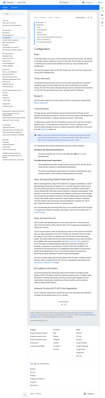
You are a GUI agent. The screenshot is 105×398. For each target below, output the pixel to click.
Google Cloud (80, 349)
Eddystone (44, 129)
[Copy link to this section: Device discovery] (52, 78)
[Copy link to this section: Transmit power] (51, 109)
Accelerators (34, 343)
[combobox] (69, 2)
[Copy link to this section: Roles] (41, 54)
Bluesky (55, 336)
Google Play (80, 352)
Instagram (56, 339)
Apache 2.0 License (66, 315)
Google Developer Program (38, 333)
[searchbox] (13, 14)
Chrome (79, 336)
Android (78, 333)
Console (14, 7)
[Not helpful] (91, 17)
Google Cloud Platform (37, 379)
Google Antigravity (82, 346)
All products (34, 385)
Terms (32, 394)
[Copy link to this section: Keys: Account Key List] (58, 218)
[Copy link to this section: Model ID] (45, 96)
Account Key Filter (74, 241)
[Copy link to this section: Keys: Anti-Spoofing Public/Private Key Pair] (76, 179)
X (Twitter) (56, 346)
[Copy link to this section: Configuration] (52, 49)
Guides (5, 7)
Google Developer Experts (38, 339)
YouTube (56, 349)
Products (43, 17)
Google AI (33, 382)
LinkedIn (56, 343)
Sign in (100, 2)
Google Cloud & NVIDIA (37, 346)
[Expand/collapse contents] (45, 22)
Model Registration (41, 103)
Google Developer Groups (38, 336)
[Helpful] (88, 17)
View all (78, 356)
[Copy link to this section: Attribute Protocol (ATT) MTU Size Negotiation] (79, 288)
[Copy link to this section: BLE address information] (60, 268)
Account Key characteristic (43, 263)
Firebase (79, 339)
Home (36, 17)
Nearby (10, 2)
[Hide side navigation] (25, 394)
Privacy (38, 394)
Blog (54, 333)
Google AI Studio (81, 343)
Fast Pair (21, 2)
